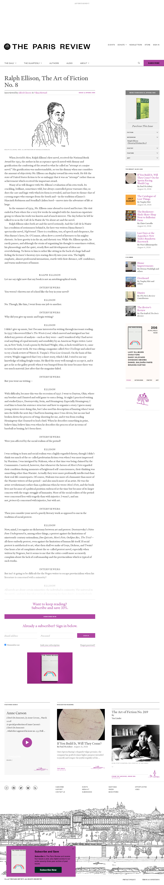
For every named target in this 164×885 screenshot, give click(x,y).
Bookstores (114, 792)
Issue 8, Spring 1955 (87, 92)
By (113, 715)
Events (111, 44)
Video (137, 789)
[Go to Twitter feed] (21, 788)
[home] (47, 47)
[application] (27, 755)
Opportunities (141, 787)
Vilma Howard (40, 92)
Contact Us (60, 792)
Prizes (111, 789)
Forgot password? (87, 645)
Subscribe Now (48, 870)
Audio (69, 63)
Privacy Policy (129, 879)
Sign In (156, 44)
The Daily (9, 63)
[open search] (139, 63)
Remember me (13, 644)
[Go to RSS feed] (35, 788)
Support (59, 789)
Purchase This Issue (142, 126)
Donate (121, 44)
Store (148, 44)
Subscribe (154, 63)
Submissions (87, 792)
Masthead (113, 787)
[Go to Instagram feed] (6, 788)
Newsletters (135, 44)
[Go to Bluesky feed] (28, 788)
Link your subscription (50, 645)
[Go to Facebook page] (14, 788)
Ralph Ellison (21, 78)
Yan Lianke (116, 718)
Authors (54, 63)
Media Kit (85, 789)
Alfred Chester (25, 92)
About (84, 63)
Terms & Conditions (151, 879)
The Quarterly (32, 63)
